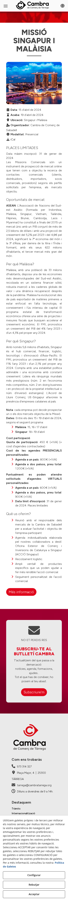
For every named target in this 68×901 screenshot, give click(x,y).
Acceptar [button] (34, 894)
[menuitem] (34, 808)
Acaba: (15, 115)
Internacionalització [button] (23, 813)
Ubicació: (17, 120)
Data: (14, 110)
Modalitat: (17, 134)
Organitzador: (20, 125)
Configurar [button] (34, 875)
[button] (34, 5)
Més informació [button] (21, 592)
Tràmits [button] (16, 808)
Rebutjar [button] (34, 884)
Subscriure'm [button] (34, 692)
